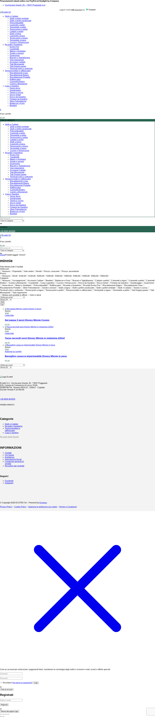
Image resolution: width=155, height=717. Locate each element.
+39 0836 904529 (7, 231)
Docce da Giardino (18, 97)
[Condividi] (6, 714)
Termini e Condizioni (68, 507)
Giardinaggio (15, 90)
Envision (43, 503)
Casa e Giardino (12, 86)
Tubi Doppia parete (18, 66)
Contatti (8, 453)
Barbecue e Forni (17, 103)
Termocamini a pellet (18, 29)
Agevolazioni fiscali (13, 459)
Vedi (7, 313)
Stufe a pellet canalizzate (20, 21)
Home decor (15, 88)
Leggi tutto (9, 315)
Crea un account (6, 689)
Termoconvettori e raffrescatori (18, 71)
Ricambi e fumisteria (13, 45)
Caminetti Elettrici (17, 82)
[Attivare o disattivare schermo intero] (3, 714)
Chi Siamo (9, 455)
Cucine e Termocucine (19, 42)
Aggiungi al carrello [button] (13, 352)
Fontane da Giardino (18, 99)
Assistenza (9, 457)
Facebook (9, 481)
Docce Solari (15, 95)
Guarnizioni (15, 55)
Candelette (14, 49)
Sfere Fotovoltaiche (18, 101)
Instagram (9, 483)
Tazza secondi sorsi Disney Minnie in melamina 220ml (35, 338)
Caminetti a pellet (17, 25)
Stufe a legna (15, 34)
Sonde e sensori (17, 53)
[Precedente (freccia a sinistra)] (1, 716)
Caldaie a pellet (16, 31)
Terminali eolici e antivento (21, 69)
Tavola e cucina (16, 92)
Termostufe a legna (18, 40)
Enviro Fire (14, 47)
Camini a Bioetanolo (18, 84)
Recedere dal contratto (14, 466)
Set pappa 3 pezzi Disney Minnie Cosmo (27, 320)
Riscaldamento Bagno (19, 75)
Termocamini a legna (19, 38)
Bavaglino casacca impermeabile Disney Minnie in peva (36, 356)
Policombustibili (16, 23)
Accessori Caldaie (17, 62)
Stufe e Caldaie (11, 16)
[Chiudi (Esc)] (8, 714)
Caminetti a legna (17, 36)
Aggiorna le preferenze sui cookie (42, 507)
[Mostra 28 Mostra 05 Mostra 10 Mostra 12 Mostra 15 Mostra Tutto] (6, 299)
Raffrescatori (15, 79)
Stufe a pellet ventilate (19, 18)
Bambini (13, 106)
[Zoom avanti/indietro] (1, 714)
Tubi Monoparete (17, 64)
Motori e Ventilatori (18, 51)
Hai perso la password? (22, 683)
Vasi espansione (17, 60)
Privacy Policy (6, 507)
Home (2, 255)
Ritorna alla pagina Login (9, 711)
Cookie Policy (20, 507)
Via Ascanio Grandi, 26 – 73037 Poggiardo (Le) (25, 5)
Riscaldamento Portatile (20, 77)
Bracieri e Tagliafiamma (20, 58)
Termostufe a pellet (18, 27)
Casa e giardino (12, 433)
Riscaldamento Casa (19, 73)
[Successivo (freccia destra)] (3, 716)
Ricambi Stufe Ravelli (9, 437)
